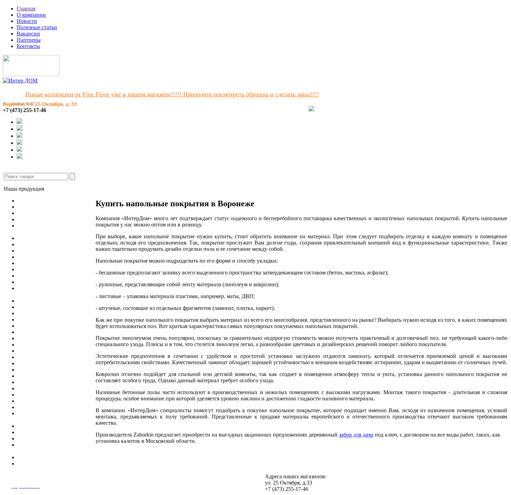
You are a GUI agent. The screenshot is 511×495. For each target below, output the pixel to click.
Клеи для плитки (38, 382)
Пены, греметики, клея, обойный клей (46, 448)
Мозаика (28, 319)
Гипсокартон (33, 363)
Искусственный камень (46, 332)
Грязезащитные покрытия (48, 276)
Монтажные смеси (40, 401)
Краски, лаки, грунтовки (47, 438)
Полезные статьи (37, 27)
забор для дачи (356, 435)
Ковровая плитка (38, 244)
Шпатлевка (31, 426)
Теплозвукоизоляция (42, 432)
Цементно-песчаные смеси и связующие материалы (52, 416)
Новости (27, 21)
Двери (25, 338)
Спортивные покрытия (45, 263)
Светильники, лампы (43, 357)
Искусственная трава (43, 257)
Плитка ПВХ (33, 251)
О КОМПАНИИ (168, 186)
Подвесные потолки (42, 351)
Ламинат (28, 207)
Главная (26, 8)
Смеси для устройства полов (52, 376)
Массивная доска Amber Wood (54, 219)
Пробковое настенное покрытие (56, 301)
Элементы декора (38, 345)
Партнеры (29, 40)
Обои (24, 282)
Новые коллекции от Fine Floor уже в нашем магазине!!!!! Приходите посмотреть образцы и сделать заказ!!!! (172, 94)
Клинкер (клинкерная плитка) (53, 326)
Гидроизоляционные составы (52, 407)
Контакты (28, 46)
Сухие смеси (33, 463)
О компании (31, 15)
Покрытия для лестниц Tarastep (55, 269)
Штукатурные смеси (42, 388)
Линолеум (30, 200)
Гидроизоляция (36, 457)
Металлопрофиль (38, 370)
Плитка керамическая (43, 313)
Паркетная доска (37, 213)
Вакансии (28, 34)
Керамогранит (34, 307)
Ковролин (29, 238)
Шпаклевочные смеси (44, 395)
